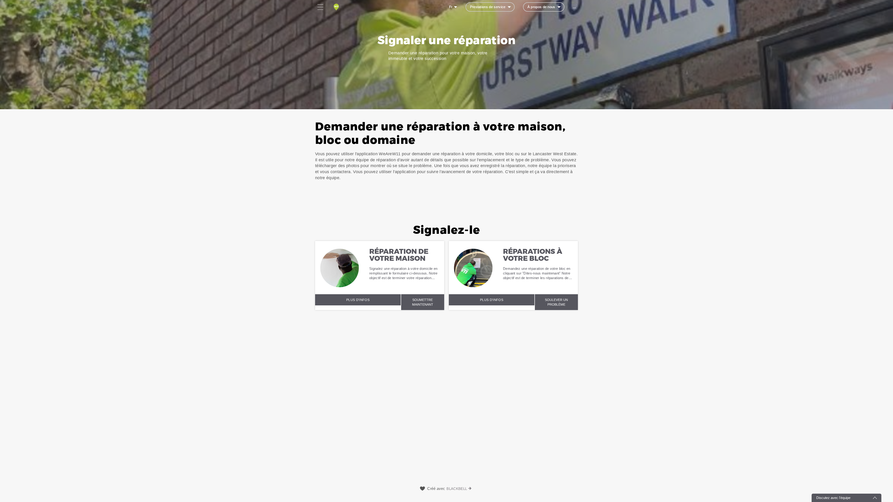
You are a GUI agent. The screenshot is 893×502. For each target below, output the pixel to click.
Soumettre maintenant (422, 302)
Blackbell (456, 489)
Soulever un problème (556, 302)
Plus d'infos (358, 300)
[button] (446, 161)
